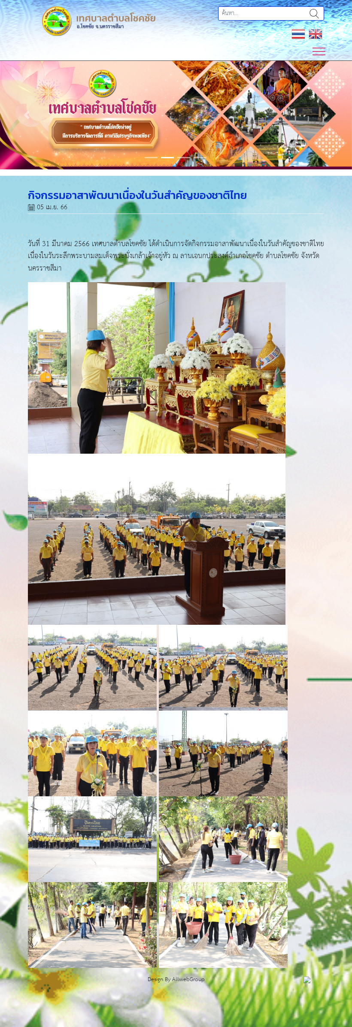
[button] (26, 114)
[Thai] (298, 33)
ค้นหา (314, 13)
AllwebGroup (188, 979)
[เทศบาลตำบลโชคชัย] (98, 21)
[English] (315, 33)
